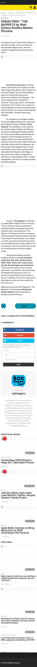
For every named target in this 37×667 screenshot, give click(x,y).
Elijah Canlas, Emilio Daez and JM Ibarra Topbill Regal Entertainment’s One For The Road (18, 578)
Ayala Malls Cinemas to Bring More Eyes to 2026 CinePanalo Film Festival (17, 530)
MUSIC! (14, 635)
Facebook (19, 330)
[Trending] (5, 438)
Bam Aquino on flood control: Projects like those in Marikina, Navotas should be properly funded (18, 620)
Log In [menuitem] (3, 2)
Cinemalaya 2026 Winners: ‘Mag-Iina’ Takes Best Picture (17, 461)
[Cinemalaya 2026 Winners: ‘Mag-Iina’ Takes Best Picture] (18, 446)
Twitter (20, 341)
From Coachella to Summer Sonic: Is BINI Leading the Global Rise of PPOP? (18, 639)
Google (20, 335)
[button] (31, 7)
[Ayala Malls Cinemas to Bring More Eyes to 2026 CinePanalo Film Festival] (18, 515)
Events (3, 635)
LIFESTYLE (4, 616)
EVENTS (3, 457)
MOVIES (4, 18)
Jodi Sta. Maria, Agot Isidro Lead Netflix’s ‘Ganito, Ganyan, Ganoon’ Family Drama (18, 495)
